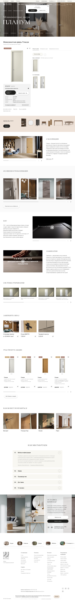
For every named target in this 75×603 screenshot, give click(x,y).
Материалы (20, 33)
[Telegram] (52, 527)
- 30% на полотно (7, 48)
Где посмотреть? (25, 104)
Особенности (13, 33)
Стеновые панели (8, 334)
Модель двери (36, 48)
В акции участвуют (49, 33)
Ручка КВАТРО (25, 334)
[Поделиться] (27, 48)
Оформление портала (54, 48)
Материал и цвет (44, 48)
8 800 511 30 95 (33, 589)
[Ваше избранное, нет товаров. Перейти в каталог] (69, 4)
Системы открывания (29, 33)
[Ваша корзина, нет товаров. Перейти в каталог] (67, 4)
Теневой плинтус (43, 334)
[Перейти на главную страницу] (7, 4)
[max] (68, 588)
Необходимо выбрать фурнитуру (11, 88)
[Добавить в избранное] (29, 48)
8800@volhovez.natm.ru (39, 591)
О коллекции (5, 33)
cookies (23, 595)
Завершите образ (39, 33)
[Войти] (71, 4)
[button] (11, 188)
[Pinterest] (63, 591)
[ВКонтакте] (48, 527)
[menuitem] (19, 4)
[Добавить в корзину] (17, 336)
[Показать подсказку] (45, 54)
